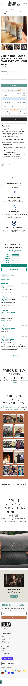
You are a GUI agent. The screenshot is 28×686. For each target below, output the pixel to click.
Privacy (3, 652)
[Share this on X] (2, 164)
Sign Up (14, 617)
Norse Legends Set (13, 73)
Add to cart (14, 119)
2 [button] (13, 355)
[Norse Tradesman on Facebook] (2, 629)
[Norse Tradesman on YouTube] (10, 629)
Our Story (3, 648)
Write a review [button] (14, 266)
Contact (3, 636)
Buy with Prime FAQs (6, 643)
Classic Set (4, 73)
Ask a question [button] (14, 269)
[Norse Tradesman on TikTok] (7, 629)
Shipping (3, 639)
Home (12, 9)
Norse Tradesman (7, 667)
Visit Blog (14, 596)
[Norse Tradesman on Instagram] (4, 629)
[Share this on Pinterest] (9, 164)
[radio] (14, 94)
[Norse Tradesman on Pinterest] (5, 629)
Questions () (13, 275)
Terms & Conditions (5, 653)
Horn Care (3, 641)
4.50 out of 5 (18, 250)
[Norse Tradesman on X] (9, 629)
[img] (4, 283)
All (16, 9)
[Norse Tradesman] (14, 3)
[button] (4, 47)
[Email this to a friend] (13, 164)
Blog (2, 650)
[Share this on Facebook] (5, 164)
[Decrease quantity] (6, 106)
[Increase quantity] (12, 106)
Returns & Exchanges (6, 638)
